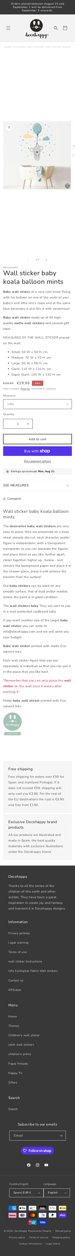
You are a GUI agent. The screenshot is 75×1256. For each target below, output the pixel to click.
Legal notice (53, 1243)
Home (7, 47)
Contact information (30, 1243)
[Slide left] (28, 259)
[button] (8, 28)
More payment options (37, 461)
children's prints (19, 1054)
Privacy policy (17, 1237)
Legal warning (18, 943)
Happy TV (15, 1073)
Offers (13, 1083)
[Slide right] (46, 259)
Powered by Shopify (40, 1231)
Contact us (16, 980)
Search (13, 1109)
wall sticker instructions (25, 961)
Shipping (25, 388)
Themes (13, 1026)
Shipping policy (61, 1237)
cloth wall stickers (21, 1045)
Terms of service (38, 1237)
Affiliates (14, 990)
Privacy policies (19, 933)
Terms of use (17, 952)
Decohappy (21, 1231)
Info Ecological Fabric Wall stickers (33, 971)
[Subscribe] (61, 1136)
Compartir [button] (14, 499)
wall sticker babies (58, 47)
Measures (9, 396)
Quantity (8, 414)
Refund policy (63, 1231)
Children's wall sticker (28, 47)
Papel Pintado (18, 1064)
